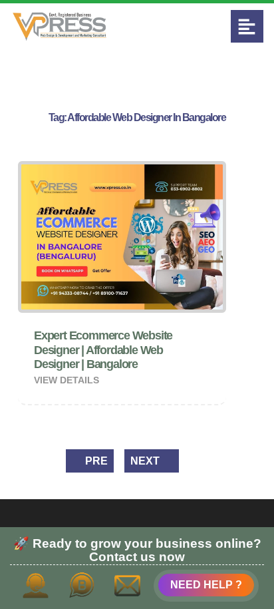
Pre (95, 461)
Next (146, 461)
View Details (68, 380)
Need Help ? (206, 584)
